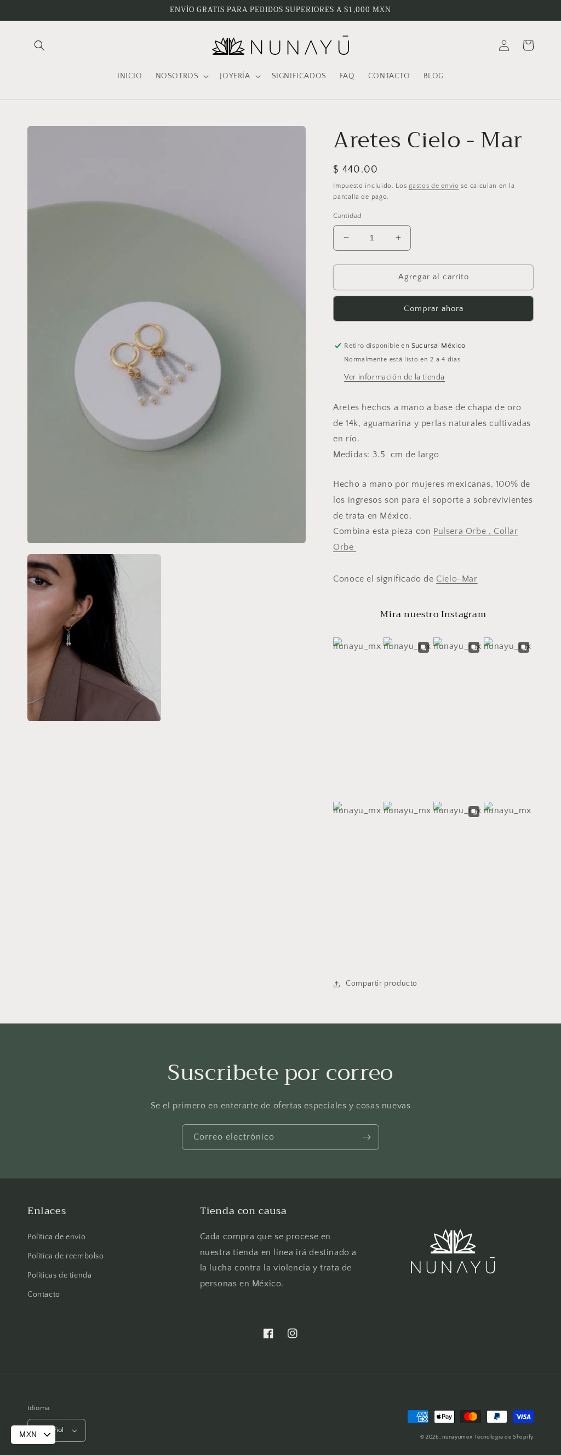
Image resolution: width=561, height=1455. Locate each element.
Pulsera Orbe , (463, 531)
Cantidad (347, 216)
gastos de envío (434, 185)
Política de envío (56, 1237)
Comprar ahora (433, 308)
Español (51, 1430)
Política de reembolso (65, 1256)
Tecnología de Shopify (504, 1437)
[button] (39, 45)
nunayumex (457, 1437)
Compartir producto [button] (381, 983)
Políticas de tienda (59, 1275)
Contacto (43, 1294)
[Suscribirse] (366, 1137)
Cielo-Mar (456, 579)
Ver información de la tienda (394, 377)
